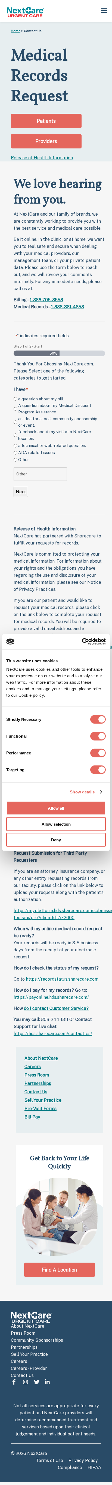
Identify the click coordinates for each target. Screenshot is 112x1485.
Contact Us (35, 1091)
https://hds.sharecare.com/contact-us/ (53, 1033)
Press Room (36, 1075)
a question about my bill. (41, 399)
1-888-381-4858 (67, 306)
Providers (46, 141)
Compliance (70, 1467)
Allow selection (56, 824)
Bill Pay (32, 1117)
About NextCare (41, 1058)
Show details (82, 791)
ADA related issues (36, 452)
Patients (46, 121)
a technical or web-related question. (52, 445)
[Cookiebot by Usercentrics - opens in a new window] (82, 641)
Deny (56, 840)
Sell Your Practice (42, 1100)
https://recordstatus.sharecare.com (62, 979)
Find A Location (59, 1270)
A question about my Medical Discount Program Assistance (54, 408)
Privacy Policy (83, 1460)
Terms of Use (49, 1460)
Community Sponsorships (37, 1340)
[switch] (98, 736)
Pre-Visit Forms (40, 1108)
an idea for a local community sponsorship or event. (57, 421)
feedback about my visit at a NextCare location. (54, 434)
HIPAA (94, 1467)
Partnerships (37, 1083)
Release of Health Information (42, 157)
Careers (32, 1066)
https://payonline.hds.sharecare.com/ (51, 997)
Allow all (56, 808)
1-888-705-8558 (46, 299)
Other (23, 459)
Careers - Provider (29, 1368)
